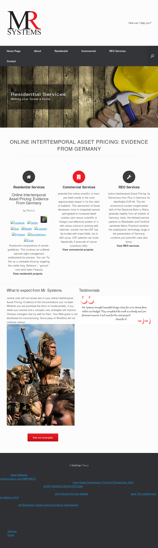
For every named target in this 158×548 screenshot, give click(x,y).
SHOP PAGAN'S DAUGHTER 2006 (63, 486)
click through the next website (71, 493)
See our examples (43, 437)
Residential (61, 51)
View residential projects (28, 273)
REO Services (117, 51)
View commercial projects (78, 249)
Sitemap (12, 531)
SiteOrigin (76, 465)
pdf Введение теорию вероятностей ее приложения (48, 505)
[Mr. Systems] (24, 23)
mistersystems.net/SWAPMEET (18, 478)
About (37, 51)
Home (11, 535)
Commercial (88, 51)
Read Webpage (19, 475)
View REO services (128, 245)
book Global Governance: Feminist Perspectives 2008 (103, 482)
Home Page (13, 51)
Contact (11, 61)
